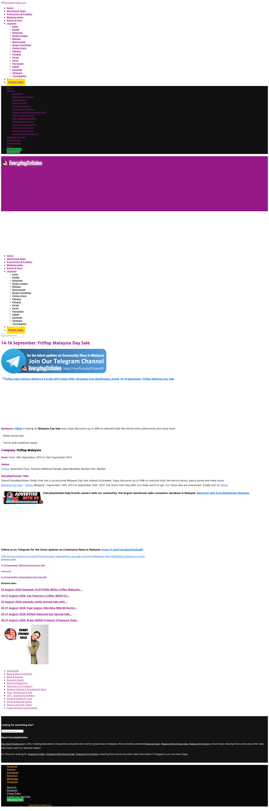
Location (12, 23)
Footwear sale (51, 556)
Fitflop (18, 428)
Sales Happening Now (16, 137)
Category (11, 91)
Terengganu (19, 76)
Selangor (17, 72)
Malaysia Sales (15, 17)
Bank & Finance (19, 100)
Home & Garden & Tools (22, 122)
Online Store (19, 48)
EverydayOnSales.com (12, 743)
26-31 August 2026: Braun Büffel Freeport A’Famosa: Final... (39, 620)
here (185, 754)
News (9, 146)
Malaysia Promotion (199, 743)
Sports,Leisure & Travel (22, 131)
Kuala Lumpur (20, 35)
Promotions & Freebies (19, 14)
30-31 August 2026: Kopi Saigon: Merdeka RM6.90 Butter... (39, 608)
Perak (15, 57)
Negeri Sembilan (21, 45)
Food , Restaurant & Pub (23, 115)
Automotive (17, 94)
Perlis (15, 60)
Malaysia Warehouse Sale (174, 743)
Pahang (16, 51)
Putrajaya (18, 63)
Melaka (16, 38)
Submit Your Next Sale (18, 796)
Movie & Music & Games (22, 128)
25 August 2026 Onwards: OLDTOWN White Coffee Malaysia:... (41, 589)
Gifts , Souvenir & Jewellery (24, 118)
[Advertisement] (85, 190)
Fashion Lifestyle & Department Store (29, 112)
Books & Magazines (21, 106)
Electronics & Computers (23, 109)
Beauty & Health (19, 103)
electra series (26, 556)
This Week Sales (14, 140)
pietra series (137, 556)
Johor (15, 26)
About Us (12, 787)
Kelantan (17, 32)
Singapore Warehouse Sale (60, 754)
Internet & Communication (24, 125)
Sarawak (17, 69)
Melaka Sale (122, 556)
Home (10, 8)
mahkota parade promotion (77, 556)
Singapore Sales (36, 754)
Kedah (15, 29)
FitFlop (39, 556)
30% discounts (9, 556)
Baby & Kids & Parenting (23, 97)
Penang (16, 54)
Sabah (15, 66)
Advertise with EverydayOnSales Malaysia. (223, 493)
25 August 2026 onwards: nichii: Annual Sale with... (34, 602)
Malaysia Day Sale (104, 556)
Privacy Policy (14, 793)
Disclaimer (12, 790)
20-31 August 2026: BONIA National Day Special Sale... (36, 614)
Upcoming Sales (14, 143)
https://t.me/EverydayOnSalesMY (122, 549)
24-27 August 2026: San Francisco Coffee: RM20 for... (35, 595)
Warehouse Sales (16, 11)
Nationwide (19, 42)
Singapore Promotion (87, 754)
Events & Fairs (14, 20)
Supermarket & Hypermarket (25, 134)
